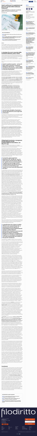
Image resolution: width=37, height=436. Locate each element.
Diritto (27, 5)
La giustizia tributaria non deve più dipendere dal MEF (30, 28)
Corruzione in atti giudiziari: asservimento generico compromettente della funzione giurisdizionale (11, 40)
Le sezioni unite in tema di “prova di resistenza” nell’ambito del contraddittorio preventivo (10, 396)
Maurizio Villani (28, 25)
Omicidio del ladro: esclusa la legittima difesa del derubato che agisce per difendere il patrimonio (11, 399)
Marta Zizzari (32, 25)
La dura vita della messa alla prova (30, 78)
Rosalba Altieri (28, 35)
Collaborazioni (23, 426)
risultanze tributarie (31, 17)
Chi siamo (2, 426)
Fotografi (9, 428)
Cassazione (33, 16)
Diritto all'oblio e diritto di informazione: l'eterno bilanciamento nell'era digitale (29, 48)
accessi (27, 14)
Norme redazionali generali (24, 428)
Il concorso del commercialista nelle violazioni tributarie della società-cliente (30, 61)
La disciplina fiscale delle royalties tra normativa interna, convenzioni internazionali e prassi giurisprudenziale (30, 67)
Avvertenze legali (16, 426)
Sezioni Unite (27, 17)
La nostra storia (3, 428)
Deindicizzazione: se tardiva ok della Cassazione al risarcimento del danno (30, 33)
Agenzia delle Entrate (28, 16)
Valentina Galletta (29, 50)
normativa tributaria (30, 14)
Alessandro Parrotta (30, 6)
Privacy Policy (16, 428)
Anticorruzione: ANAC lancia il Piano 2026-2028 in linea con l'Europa (12, 35)
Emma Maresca (28, 70)
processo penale (28, 18)
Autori (9, 426)
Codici (29, 428)
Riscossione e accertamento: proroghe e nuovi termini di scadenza (30, 73)
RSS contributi (30, 426)
